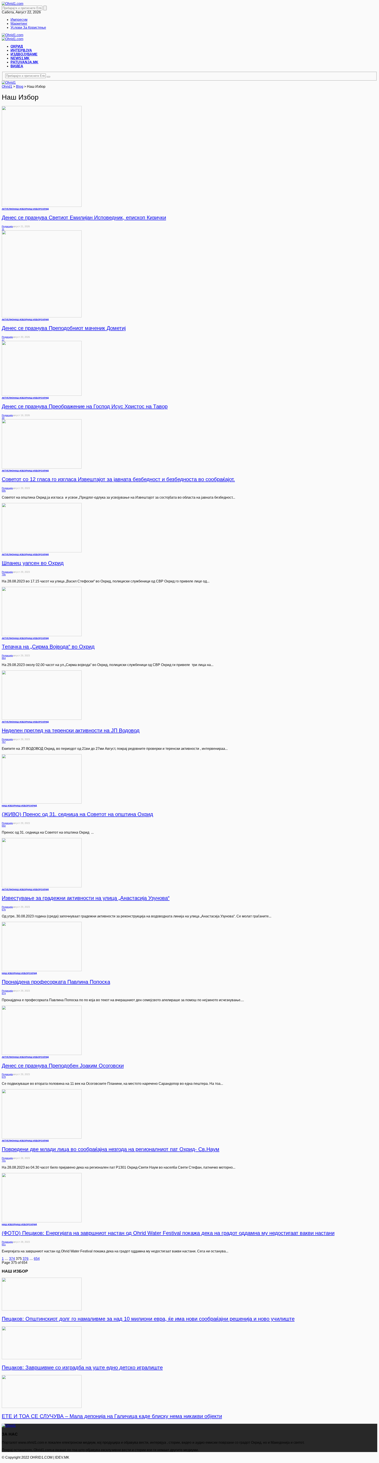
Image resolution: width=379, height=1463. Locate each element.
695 (4, 490)
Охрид (17, 46)
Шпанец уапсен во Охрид (33, 563)
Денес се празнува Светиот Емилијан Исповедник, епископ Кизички (84, 217)
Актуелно (8, 209)
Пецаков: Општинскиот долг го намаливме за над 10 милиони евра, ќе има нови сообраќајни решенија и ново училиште (148, 1319)
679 (4, 1077)
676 (4, 909)
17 (3, 339)
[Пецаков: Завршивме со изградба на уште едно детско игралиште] (42, 1358)
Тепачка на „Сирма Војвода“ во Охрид (48, 647)
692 (4, 825)
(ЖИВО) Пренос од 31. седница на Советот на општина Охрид (77, 814)
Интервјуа (21, 50)
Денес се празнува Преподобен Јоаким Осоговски (63, 1066)
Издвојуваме (24, 54)
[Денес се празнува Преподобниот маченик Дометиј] (42, 316)
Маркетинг (19, 23)
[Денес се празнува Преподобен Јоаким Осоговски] (42, 1054)
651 (4, 1244)
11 (3, 229)
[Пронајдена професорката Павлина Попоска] (42, 970)
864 (4, 658)
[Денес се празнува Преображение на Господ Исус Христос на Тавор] (42, 394)
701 (4, 1160)
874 (4, 993)
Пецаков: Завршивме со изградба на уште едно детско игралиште (82, 1367)
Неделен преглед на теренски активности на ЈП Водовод (70, 730)
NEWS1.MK (20, 58)
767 (4, 742)
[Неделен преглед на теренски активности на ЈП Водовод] (42, 718)
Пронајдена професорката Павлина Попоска (56, 982)
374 (12, 1259)
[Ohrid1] (9, 1425)
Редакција (7, 226)
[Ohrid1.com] (12, 3)
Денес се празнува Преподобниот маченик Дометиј (64, 328)
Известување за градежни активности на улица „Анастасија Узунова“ (86, 898)
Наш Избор (34, 209)
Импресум (19, 19)
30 (3, 418)
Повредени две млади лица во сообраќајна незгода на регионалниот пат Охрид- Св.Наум (110, 1149)
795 (4, 574)
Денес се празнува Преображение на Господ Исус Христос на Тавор (85, 406)
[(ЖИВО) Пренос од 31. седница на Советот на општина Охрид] (42, 802)
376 (26, 1259)
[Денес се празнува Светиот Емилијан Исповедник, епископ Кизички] (42, 206)
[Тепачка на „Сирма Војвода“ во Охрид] (42, 635)
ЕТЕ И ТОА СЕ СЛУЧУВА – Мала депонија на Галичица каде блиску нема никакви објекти (112, 1416)
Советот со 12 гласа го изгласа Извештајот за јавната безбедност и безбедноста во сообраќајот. (118, 479)
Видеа (17, 66)
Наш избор (20, 209)
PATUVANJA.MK (24, 62)
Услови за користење (28, 27)
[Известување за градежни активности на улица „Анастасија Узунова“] (42, 886)
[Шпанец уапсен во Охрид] (42, 551)
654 (37, 1259)
